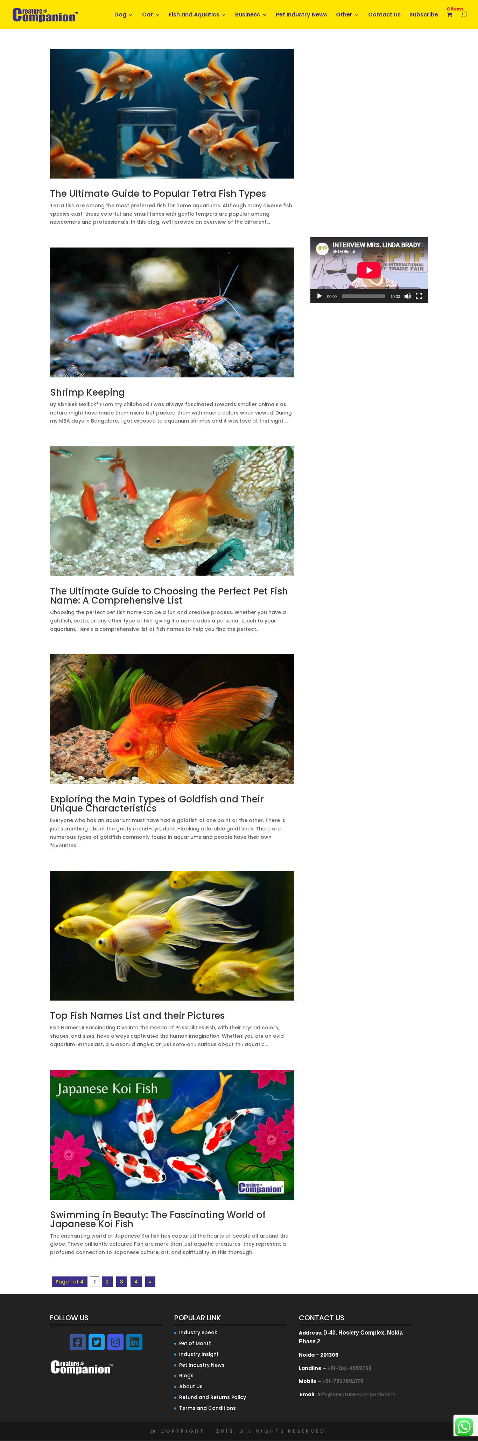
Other (344, 15)
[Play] (319, 296)
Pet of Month (195, 1343)
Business (247, 15)
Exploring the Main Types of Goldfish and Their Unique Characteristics (157, 804)
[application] (369, 270)
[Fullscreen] (418, 296)
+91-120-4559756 (349, 1368)
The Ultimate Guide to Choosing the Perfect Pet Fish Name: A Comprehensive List (169, 596)
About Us (191, 1386)
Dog (120, 15)
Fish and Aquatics (194, 15)
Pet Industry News (301, 15)
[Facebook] (78, 1342)
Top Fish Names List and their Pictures (137, 1015)
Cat (147, 15)
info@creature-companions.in (356, 1394)
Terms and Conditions (207, 1408)
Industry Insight (199, 1354)
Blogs (186, 1375)
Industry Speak (198, 1332)
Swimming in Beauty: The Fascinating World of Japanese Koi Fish (158, 1219)
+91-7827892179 (342, 1381)
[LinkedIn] (134, 1342)
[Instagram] (115, 1342)
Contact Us (384, 15)
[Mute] (407, 296)
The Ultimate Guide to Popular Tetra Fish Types (158, 193)
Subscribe (423, 15)
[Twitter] (97, 1342)
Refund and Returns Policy (212, 1397)
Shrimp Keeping (87, 392)
